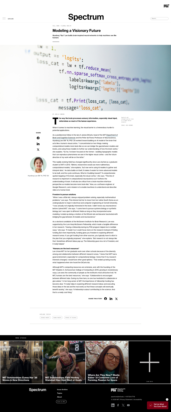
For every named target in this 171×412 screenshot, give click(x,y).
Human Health (57, 317)
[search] (159, 18)
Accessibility (138, 399)
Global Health (66, 26)
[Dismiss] (167, 399)
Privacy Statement (126, 399)
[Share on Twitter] (38, 149)
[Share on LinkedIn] (38, 143)
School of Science (70, 317)
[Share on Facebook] (38, 138)
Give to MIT (61, 401)
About (59, 397)
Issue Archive (62, 389)
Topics (59, 393)
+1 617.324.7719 (130, 397)
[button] (21, 362)
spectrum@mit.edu (117, 397)
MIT (118, 399)
